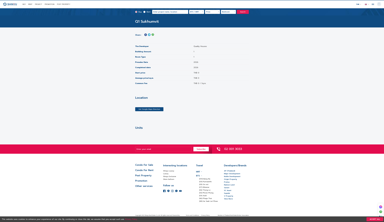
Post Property (63, 4)
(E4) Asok (203, 195)
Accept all (375, 219)
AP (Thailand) (229, 171)
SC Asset (227, 190)
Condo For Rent (144, 170)
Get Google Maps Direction (149, 109)
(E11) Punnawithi (205, 181)
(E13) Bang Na (204, 179)
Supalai (227, 193)
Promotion (49, 4)
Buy (24, 4)
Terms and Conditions (192, 215)
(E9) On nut (203, 184)
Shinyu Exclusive (169, 176)
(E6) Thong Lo (204, 190)
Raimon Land (229, 185)
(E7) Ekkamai (204, 187)
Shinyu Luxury (168, 171)
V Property (228, 196)
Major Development (232, 173)
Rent (30, 4)
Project (38, 4)
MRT (198, 171)
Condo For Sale (144, 165)
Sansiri (226, 187)
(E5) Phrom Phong (206, 193)
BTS (198, 175)
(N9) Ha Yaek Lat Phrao (208, 201)
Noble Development (232, 176)
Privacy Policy (205, 215)
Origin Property (230, 179)
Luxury (165, 173)
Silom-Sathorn (168, 179)
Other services (144, 186)
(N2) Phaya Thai (205, 198)
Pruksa (227, 182)
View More (228, 199)
